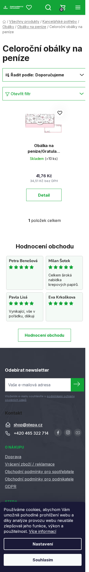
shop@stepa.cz (28, 424)
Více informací (42, 531)
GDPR (10, 486)
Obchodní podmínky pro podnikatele (39, 479)
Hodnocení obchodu (44, 335)
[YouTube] (78, 432)
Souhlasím (43, 559)
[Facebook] (58, 432)
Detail (44, 195)
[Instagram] (68, 432)
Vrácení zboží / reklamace (30, 464)
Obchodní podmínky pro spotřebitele (39, 471)
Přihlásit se (77, 384)
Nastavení (43, 544)
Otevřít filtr (21, 93)
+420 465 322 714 (31, 433)
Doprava (13, 456)
